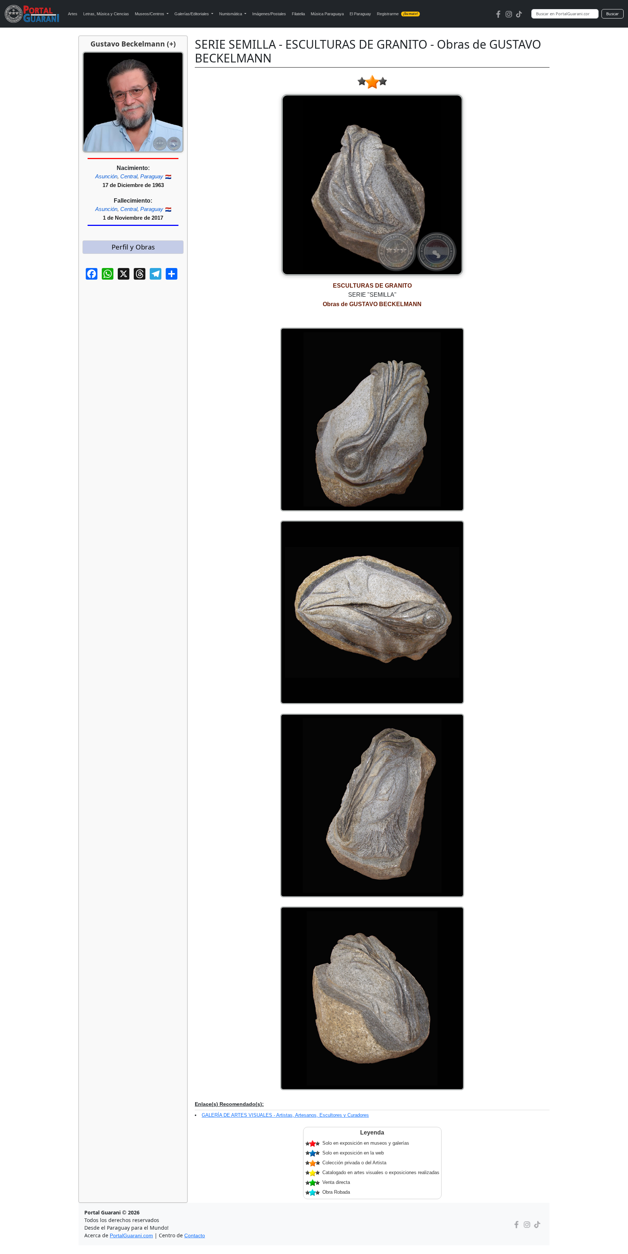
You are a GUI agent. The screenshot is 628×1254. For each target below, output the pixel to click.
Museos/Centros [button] (150, 14)
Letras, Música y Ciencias (106, 14)
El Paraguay (360, 14)
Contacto (194, 1235)
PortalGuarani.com (131, 1235)
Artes (72, 14)
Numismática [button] (231, 14)
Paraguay (151, 176)
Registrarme (397, 14)
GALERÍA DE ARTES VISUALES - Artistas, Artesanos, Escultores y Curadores (285, 1115)
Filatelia (298, 14)
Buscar (612, 13)
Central (128, 176)
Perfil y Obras (133, 246)
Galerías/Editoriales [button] (192, 14)
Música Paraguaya (327, 14)
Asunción (106, 176)
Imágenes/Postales (269, 14)
